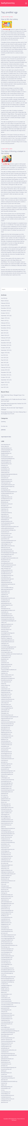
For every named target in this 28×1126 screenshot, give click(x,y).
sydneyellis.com (5, 643)
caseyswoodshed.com (6, 875)
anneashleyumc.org (5, 954)
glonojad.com (4, 762)
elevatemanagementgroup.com (8, 1067)
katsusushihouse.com (6, 755)
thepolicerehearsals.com (7, 718)
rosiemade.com (4, 612)
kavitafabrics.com (5, 844)
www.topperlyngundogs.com (8, 938)
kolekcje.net (4, 661)
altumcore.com (4, 889)
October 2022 (4, 377)
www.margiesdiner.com (6, 964)
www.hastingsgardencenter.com (8, 1006)
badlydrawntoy (8, 2)
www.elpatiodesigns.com (7, 1022)
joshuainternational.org (6, 929)
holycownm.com (5, 847)
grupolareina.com (5, 538)
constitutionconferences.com (8, 880)
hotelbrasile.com (5, 531)
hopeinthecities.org (5, 692)
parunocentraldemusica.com (8, 1029)
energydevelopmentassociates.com (9, 558)
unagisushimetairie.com (6, 497)
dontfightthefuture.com (7, 572)
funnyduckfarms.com (6, 1064)
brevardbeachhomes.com (7, 563)
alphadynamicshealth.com (7, 1058)
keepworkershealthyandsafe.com (9, 491)
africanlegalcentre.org (6, 753)
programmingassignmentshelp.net (9, 474)
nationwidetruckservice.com (7, 849)
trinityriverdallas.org (6, 666)
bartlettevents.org (5, 535)
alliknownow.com (5, 720)
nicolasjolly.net (4, 750)
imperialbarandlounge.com (7, 579)
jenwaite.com (4, 1065)
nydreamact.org (5, 495)
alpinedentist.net (5, 516)
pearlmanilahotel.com (6, 507)
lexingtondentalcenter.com (7, 641)
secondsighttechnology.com (8, 633)
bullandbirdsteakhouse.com (7, 969)
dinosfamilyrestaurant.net (7, 551)
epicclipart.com (4, 505)
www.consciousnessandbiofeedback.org (10, 1003)
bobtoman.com (4, 511)
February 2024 (4, 337)
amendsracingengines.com (7, 948)
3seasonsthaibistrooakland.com (8, 669)
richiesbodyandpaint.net (6, 449)
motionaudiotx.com (6, 1088)
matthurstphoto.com (6, 1046)
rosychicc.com (4, 687)
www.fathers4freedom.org (7, 936)
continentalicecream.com (7, 736)
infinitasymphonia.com (6, 751)
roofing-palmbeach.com (6, 570)
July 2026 (3, 298)
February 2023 (4, 367)
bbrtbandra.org (4, 502)
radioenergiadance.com (6, 518)
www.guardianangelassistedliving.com (10, 1030)
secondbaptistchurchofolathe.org (9, 1081)
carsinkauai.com (5, 1051)
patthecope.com (5, 882)
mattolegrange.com (6, 805)
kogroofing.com (5, 514)
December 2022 (5, 372)
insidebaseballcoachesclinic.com (8, 1050)
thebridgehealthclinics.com (7, 903)
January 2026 (4, 305)
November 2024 (5, 328)
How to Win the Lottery (9, 19)
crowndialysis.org (5, 645)
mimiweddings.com (5, 1093)
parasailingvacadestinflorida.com (9, 1055)
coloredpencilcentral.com (7, 575)
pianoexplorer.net (5, 1008)
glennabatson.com (5, 729)
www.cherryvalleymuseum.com (8, 540)
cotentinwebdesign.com (6, 542)
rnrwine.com (4, 1074)
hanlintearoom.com (5, 1062)
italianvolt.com (4, 596)
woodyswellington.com (6, 1018)
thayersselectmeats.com (7, 896)
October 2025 (4, 313)
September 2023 (5, 350)
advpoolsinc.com (5, 868)
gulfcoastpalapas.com (6, 901)
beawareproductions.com (7, 772)
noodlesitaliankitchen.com (7, 493)
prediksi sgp (6, 164)
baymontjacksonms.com (7, 823)
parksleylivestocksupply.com (8, 678)
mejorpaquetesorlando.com (7, 619)
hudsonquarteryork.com (6, 1024)
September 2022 (5, 380)
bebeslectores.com (5, 547)
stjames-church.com (6, 765)
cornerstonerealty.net (6, 1001)
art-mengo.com (4, 797)
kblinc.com (3, 606)
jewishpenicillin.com (6, 650)
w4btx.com (4, 622)
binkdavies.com (4, 739)
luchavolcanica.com (5, 846)
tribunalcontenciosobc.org (7, 723)
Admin (11, 16)
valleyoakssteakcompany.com (8, 873)
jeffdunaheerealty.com (6, 942)
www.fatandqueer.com (6, 952)
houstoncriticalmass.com (7, 715)
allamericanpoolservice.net (7, 648)
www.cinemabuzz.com (6, 994)
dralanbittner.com (5, 601)
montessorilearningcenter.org (8, 1041)
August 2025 (4, 318)
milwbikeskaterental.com (7, 821)
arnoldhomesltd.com (6, 573)
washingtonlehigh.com (6, 985)
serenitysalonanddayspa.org (7, 458)
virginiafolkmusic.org (6, 655)
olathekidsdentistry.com (7, 615)
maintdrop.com (4, 509)
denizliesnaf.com (5, 879)
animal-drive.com (5, 891)
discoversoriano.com (6, 704)
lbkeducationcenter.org (6, 664)
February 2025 (4, 323)
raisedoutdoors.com (6, 580)
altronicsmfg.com (5, 470)
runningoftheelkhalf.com (7, 940)
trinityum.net (4, 1011)
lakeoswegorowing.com (6, 1076)
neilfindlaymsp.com (5, 859)
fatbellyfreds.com (5, 1020)
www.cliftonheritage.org (7, 973)
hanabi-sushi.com (5, 989)
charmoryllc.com (5, 711)
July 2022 (3, 384)
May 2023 (3, 360)
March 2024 (4, 335)
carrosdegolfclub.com (6, 556)
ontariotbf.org (4, 488)
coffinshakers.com (5, 777)
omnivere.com (4, 465)
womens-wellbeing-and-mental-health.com (11, 654)
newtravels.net (4, 477)
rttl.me (3, 1090)
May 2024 (3, 330)
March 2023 (4, 365)
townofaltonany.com (6, 825)
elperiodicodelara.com (6, 448)
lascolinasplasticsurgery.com (8, 971)
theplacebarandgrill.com (7, 865)
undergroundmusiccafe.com (7, 1099)
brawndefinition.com (6, 734)
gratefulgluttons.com (6, 694)
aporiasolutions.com (6, 898)
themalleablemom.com (6, 784)
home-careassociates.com (7, 675)
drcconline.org (4, 863)
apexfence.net (4, 1102)
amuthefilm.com (5, 746)
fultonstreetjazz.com (6, 533)
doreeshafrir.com (5, 769)
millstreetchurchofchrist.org (8, 1053)
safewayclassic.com (6, 483)
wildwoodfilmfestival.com (7, 528)
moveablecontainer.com (7, 537)
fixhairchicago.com (5, 877)
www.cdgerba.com (5, 1027)
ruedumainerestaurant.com (7, 758)
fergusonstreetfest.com (7, 1043)
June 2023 (3, 357)
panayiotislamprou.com (6, 521)
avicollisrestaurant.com (6, 861)
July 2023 (3, 355)
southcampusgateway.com (7, 523)
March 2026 (4, 300)
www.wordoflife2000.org (7, 587)
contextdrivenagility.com (7, 774)
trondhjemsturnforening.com (8, 1032)
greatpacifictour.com (6, 853)
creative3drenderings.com (7, 910)
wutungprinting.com (6, 818)
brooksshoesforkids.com (7, 894)
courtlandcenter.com (6, 858)
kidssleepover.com (5, 476)
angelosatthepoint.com (6, 870)
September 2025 (5, 315)
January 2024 (4, 340)
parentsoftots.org (5, 908)
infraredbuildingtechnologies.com (9, 552)
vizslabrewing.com (5, 600)
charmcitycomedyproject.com (8, 771)
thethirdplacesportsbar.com (7, 1015)
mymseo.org (4, 1083)
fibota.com (3, 1025)
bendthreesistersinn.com (7, 835)
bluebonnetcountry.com (6, 504)
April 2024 (3, 333)
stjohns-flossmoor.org (6, 837)
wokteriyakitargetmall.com (7, 640)
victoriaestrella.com (6, 854)
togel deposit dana (6, 436)
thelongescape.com (5, 804)
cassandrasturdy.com (6, 697)
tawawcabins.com (5, 591)
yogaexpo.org (4, 673)
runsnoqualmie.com (5, 961)
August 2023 (4, 352)
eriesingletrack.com (5, 608)
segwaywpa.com (5, 900)
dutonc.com (4, 802)
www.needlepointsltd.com (7, 968)
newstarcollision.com (6, 629)
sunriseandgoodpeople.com (7, 832)
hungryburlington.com (6, 788)
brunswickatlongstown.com (7, 790)
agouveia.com (4, 1079)
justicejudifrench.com (6, 781)
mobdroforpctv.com (6, 695)
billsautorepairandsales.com (8, 1037)
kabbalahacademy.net (6, 626)
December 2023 (5, 342)
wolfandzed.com (5, 990)
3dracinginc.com (5, 713)
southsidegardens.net (6, 1010)
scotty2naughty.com (6, 767)
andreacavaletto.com (6, 676)
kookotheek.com (5, 519)
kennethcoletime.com (6, 786)
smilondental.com (5, 627)
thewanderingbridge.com (7, 783)
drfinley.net (3, 1071)
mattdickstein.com (5, 919)
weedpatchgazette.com (7, 605)
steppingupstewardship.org (7, 982)
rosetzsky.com (4, 760)
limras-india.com (5, 446)
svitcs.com (3, 884)
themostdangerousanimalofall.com (9, 716)
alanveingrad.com (5, 814)
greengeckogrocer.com (6, 636)
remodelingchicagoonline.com (8, 976)
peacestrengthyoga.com (7, 943)
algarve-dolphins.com (6, 812)
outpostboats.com (5, 689)
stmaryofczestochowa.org (7, 779)
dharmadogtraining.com (6, 1086)
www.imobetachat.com (6, 917)
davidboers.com (5, 915)
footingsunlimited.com (6, 959)
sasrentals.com (4, 631)
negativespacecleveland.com (8, 828)
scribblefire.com (5, 671)
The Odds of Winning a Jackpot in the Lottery (13, 152)
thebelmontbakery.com (6, 481)
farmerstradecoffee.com (7, 912)
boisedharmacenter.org (6, 680)
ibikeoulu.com (4, 776)
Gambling (3, 421)
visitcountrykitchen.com (6, 811)
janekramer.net (4, 793)
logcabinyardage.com (6, 914)
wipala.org (3, 683)
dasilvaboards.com (5, 727)
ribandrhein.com (5, 659)
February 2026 (4, 303)
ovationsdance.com (5, 657)
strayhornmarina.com (6, 730)
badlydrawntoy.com (5, 921)
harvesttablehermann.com (7, 554)
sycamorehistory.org (6, 999)
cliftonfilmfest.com (6, 577)
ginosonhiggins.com (5, 816)
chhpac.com (4, 1085)
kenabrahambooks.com (6, 743)
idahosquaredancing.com (7, 589)
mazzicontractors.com (6, 1013)
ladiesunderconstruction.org (7, 545)
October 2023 (4, 347)
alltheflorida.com (5, 1048)
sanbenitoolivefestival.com (7, 699)
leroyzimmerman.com (6, 1069)
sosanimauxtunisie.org (6, 512)
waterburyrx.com (5, 866)
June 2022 (3, 387)
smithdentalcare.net (6, 1097)
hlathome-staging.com (6, 638)
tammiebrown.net (5, 800)
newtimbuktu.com (5, 469)
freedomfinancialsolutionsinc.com (9, 945)
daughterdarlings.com (6, 453)
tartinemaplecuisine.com (7, 791)
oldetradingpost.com (6, 544)
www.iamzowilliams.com (7, 1004)
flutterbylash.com (5, 1060)
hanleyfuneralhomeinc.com (7, 617)
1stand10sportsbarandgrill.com (8, 620)
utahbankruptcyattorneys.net (8, 584)
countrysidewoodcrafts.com (8, 484)
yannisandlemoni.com (6, 603)
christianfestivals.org (6, 809)
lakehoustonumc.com (6, 922)
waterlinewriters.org (6, 905)
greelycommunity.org (6, 757)
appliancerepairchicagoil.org (7, 486)
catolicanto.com (5, 662)
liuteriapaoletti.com (6, 830)
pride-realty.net (4, 1057)
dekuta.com (4, 992)
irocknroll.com (4, 586)
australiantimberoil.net (6, 549)
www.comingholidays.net (7, 708)
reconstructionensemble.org (8, 842)
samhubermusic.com (6, 1100)
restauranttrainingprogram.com (8, 647)
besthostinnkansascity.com (7, 1095)
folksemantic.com (5, 593)
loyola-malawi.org (5, 685)
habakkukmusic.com (5, 924)
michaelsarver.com (5, 634)
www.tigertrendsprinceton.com (8, 935)
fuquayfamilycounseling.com (8, 1078)
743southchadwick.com (6, 566)
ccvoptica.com (4, 983)
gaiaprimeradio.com (5, 798)
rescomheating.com (5, 1092)
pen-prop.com (4, 933)
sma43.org (3, 975)
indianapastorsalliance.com (7, 872)
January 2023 (4, 370)
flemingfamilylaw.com (6, 1072)
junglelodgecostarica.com (7, 807)
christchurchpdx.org (5, 741)
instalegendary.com (5, 490)
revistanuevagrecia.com (6, 764)
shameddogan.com (5, 907)
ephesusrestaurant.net (6, 1017)
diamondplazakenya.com (7, 1034)
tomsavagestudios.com (6, 652)
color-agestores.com (6, 682)
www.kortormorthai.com (7, 950)
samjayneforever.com (6, 1044)
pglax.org (3, 826)
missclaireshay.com (5, 444)
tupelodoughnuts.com (6, 613)
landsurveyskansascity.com (7, 955)
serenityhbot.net (5, 928)
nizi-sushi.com (4, 795)
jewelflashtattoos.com (6, 498)
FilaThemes (14, 1120)
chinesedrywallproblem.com (8, 833)
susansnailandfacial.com (7, 931)
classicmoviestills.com (6, 701)
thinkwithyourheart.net (6, 582)
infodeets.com (4, 455)
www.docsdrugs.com (6, 962)
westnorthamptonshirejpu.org (8, 530)
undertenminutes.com (6, 463)
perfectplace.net (5, 668)
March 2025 (4, 320)
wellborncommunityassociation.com (10, 526)
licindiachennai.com (5, 451)
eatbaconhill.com (5, 472)
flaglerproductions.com (6, 732)
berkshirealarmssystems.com (8, 598)
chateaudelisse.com (6, 524)
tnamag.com (4, 893)
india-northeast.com (6, 568)
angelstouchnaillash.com (7, 624)
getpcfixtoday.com (5, 500)
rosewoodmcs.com (5, 997)
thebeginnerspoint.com (6, 706)
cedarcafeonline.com (6, 460)
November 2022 (5, 375)
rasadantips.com (5, 467)
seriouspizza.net (5, 886)
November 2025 (5, 310)
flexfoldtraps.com (5, 947)
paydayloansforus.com (6, 479)
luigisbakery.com (5, 987)
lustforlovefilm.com (6, 748)
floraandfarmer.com (6, 559)
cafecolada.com (5, 702)
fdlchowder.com (5, 966)
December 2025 (5, 308)
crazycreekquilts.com (6, 737)
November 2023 (5, 345)
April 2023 (3, 362)
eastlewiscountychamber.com (8, 722)
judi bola (3, 429)
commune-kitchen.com (6, 744)
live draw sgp (6, 29)
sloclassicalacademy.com (7, 725)
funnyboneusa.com (5, 839)
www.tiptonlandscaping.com (8, 980)
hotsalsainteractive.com (7, 456)
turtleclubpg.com (5, 851)
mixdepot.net (4, 996)
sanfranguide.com (5, 709)
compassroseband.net (6, 887)
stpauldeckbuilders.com (6, 957)
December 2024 (5, 325)
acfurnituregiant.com (6, 462)
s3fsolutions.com (5, 561)
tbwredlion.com (5, 1036)
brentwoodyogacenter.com (7, 978)
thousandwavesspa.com (7, 856)
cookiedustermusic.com (6, 840)
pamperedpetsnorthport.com (8, 610)
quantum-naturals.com (6, 1039)
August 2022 (4, 382)
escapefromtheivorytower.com (8, 565)
